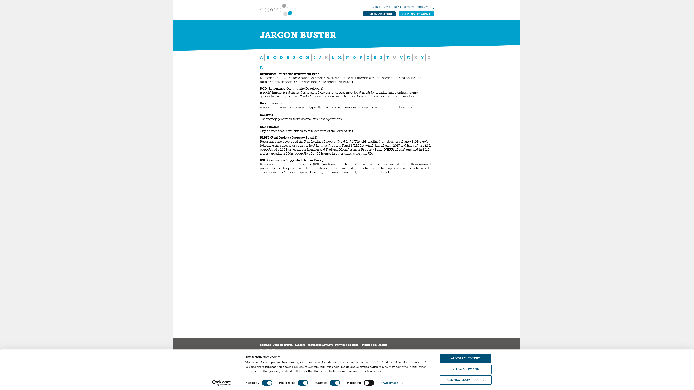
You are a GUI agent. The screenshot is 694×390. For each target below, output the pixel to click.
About (376, 7)
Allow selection (465, 369)
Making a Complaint (374, 345)
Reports (409, 7)
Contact (422, 7)
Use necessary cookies (465, 380)
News (397, 7)
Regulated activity (320, 345)
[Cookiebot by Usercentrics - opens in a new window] (221, 383)
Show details (389, 383)
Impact (387, 7)
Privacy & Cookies (346, 345)
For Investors (379, 14)
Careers (300, 345)
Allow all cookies (466, 358)
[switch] (303, 383)
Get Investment (416, 14)
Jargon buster (283, 345)
